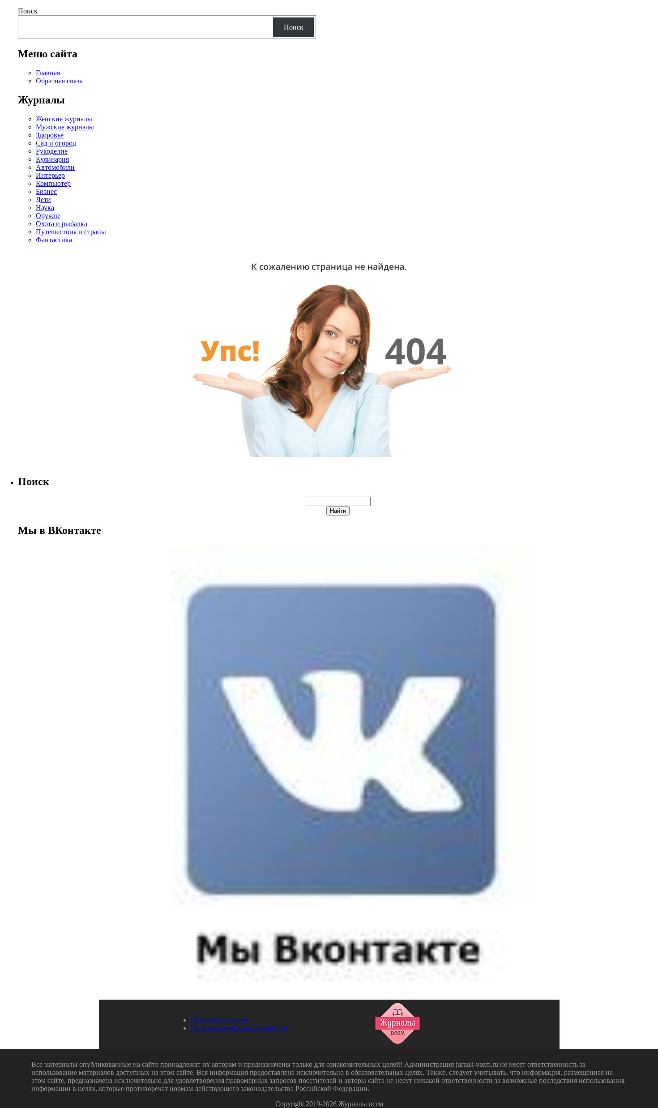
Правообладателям (219, 1020)
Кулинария (52, 159)
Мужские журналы (65, 127)
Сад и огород (56, 143)
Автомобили (55, 167)
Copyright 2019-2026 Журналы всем (329, 1104)
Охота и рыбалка (61, 224)
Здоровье (50, 135)
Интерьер (50, 175)
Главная (48, 73)
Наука (45, 207)
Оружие (48, 215)
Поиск (28, 11)
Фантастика (54, 240)
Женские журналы (64, 119)
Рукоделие (52, 151)
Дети (43, 199)
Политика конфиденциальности (240, 1028)
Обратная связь (59, 81)
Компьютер (53, 183)
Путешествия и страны (71, 232)
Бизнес (46, 191)
